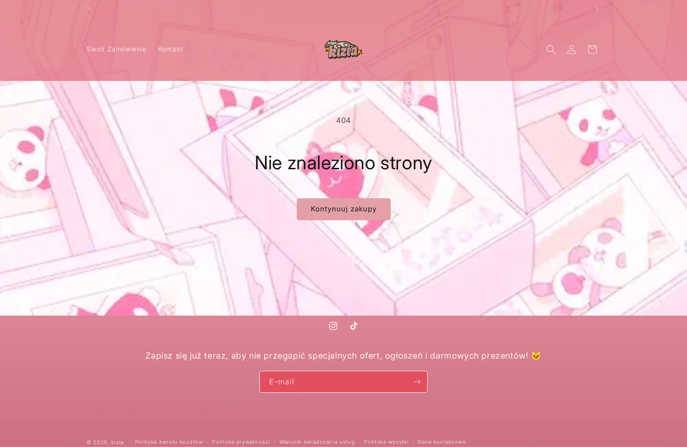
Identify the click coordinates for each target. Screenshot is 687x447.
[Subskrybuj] (417, 382)
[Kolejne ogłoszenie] (597, 9)
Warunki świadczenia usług (317, 442)
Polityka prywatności (241, 442)
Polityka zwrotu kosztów (169, 442)
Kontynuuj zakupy (344, 208)
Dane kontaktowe (442, 442)
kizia (117, 442)
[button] (551, 49)
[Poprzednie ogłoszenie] (89, 9)
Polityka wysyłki (386, 442)
